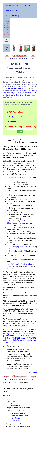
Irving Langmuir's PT (18, 251)
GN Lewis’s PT (16, 260)
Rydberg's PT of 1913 (10, 334)
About (27, 5)
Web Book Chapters (14, 15)
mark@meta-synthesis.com (16, 419)
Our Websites (11, 10)
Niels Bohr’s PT (16, 255)
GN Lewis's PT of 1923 (28, 338)
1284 (20, 140)
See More (6, 40)
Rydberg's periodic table (19, 247)
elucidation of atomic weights (27, 93)
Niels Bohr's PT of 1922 (11, 338)
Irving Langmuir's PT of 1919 (22, 336)
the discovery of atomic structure (17, 95)
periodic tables (22, 90)
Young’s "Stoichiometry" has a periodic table (20, 222)
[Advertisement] (20, 449)
